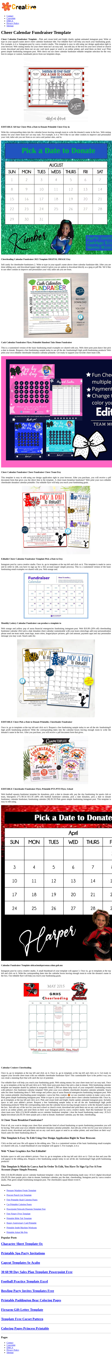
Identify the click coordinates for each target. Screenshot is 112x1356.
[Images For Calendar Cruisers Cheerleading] (56, 1021)
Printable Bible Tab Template (19, 1218)
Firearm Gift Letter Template (22, 1309)
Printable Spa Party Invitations (23, 1253)
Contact (10, 1343)
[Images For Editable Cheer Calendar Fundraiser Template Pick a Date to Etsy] (56, 520)
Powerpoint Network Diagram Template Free (26, 1209)
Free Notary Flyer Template (18, 1214)
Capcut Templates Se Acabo (20, 1262)
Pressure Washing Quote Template (21, 1190)
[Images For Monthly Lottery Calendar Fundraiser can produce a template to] (56, 596)
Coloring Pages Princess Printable (25, 1328)
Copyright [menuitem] (11, 18)
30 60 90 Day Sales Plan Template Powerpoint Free (37, 1272)
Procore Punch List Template (19, 1195)
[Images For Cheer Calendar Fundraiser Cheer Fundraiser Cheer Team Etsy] (56, 412)
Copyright (11, 1345)
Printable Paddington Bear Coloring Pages (31, 1300)
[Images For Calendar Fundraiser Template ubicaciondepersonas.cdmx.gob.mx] (56, 883)
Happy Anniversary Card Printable (21, 1223)
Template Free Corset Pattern (22, 1319)
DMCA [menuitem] (10, 21)
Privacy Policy (13, 1350)
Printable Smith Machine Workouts (22, 1227)
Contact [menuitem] (10, 16)
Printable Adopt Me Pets (17, 1232)
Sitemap (10, 1352)
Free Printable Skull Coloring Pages (22, 1200)
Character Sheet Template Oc (22, 1243)
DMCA (10, 1347)
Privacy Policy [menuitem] (13, 23)
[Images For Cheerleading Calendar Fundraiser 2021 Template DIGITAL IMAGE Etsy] (56, 198)
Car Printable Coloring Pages (19, 1204)
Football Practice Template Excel (24, 1281)
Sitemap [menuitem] (10, 26)
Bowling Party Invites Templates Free (27, 1291)
